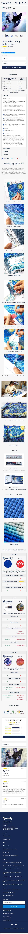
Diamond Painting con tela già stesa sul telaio (17, 489)
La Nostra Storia (6, 835)
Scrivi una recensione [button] (14, 737)
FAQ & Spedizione (7, 845)
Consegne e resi (6, 839)
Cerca (4, 842)
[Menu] (25, 2)
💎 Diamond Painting (6, 7)
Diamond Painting (7, 916)
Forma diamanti (5, 61)
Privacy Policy (6, 852)
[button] (4, 46)
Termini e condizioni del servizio (10, 855)
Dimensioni (4, 55)
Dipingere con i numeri (8, 913)
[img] (5, 768)
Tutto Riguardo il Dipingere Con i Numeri (12, 862)
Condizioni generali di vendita (10, 849)
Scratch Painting (7, 920)
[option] (7, 36)
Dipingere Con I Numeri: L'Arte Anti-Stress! (13, 869)
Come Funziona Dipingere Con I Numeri (12, 876)
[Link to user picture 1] (14, 757)
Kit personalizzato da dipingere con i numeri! (13, 865)
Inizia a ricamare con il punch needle (11, 889)
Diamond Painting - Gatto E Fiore (9, 8)
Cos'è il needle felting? (8, 895)
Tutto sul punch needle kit (9, 892)
